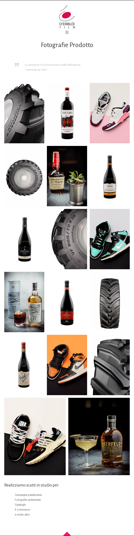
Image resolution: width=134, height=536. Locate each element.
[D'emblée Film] (67, 16)
